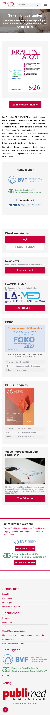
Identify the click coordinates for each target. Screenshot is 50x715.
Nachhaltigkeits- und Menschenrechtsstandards (23, 635)
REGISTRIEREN (25, 246)
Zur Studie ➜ (25, 308)
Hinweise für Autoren (11, 607)
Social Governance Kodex (13, 631)
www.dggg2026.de (26, 437)
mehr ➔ (5, 675)
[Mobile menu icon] (45, 4)
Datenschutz (7, 622)
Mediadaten (7, 598)
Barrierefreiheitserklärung (13, 644)
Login (25, 239)
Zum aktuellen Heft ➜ (25, 104)
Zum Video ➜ (25, 498)
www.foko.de (21, 370)
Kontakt (5, 594)
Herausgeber (7, 603)
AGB (4, 627)
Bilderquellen (7, 639)
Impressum (7, 618)
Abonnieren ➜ (25, 270)
